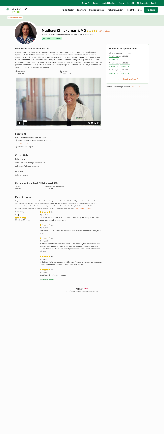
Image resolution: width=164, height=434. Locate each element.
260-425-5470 (135, 86)
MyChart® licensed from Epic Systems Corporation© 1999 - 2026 (82, 291)
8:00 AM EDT (114, 66)
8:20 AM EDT (114, 59)
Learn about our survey (83, 208)
